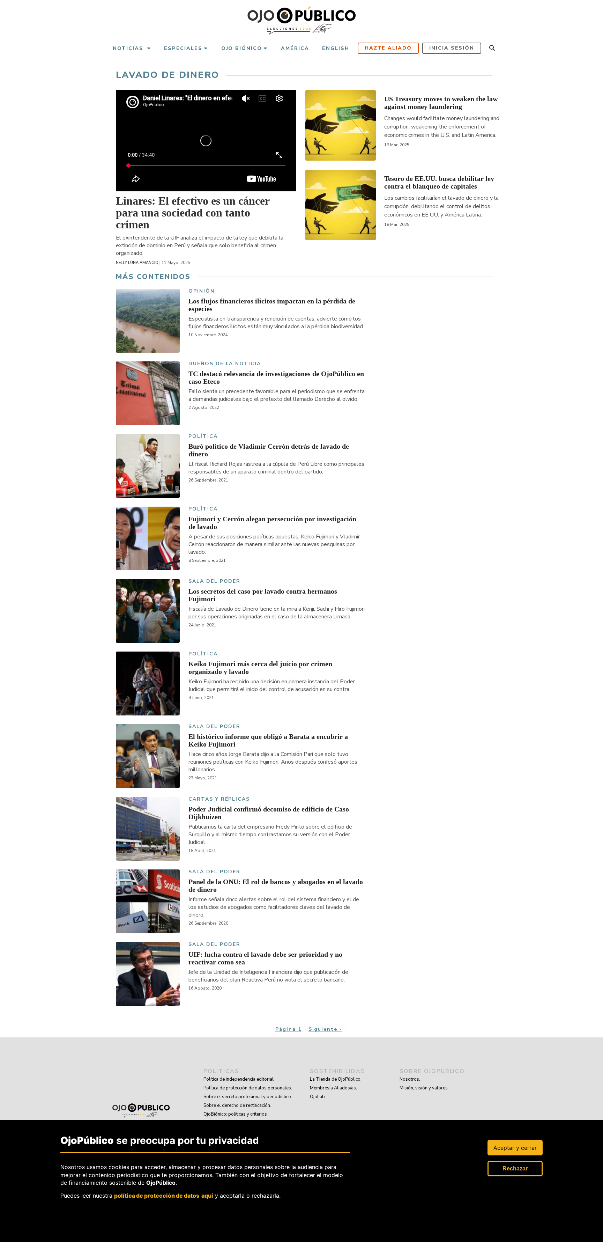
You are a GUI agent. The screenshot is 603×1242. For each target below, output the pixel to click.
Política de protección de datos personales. (247, 1088)
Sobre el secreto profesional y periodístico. (247, 1097)
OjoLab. (318, 1097)
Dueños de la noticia (224, 364)
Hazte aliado (388, 48)
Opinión (201, 291)
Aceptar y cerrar (515, 1147)
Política (203, 437)
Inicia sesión (451, 48)
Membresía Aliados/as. (333, 1088)
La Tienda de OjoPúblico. (336, 1079)
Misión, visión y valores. (424, 1088)
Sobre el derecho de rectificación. (237, 1105)
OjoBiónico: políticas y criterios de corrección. (235, 1118)
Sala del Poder (214, 582)
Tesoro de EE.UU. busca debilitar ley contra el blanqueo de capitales (439, 182)
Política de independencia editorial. (239, 1079)
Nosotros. (410, 1079)
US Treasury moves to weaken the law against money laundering (441, 102)
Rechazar (515, 1168)
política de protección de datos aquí (163, 1195)
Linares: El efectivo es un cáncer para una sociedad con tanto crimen (192, 212)
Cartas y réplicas (219, 799)
